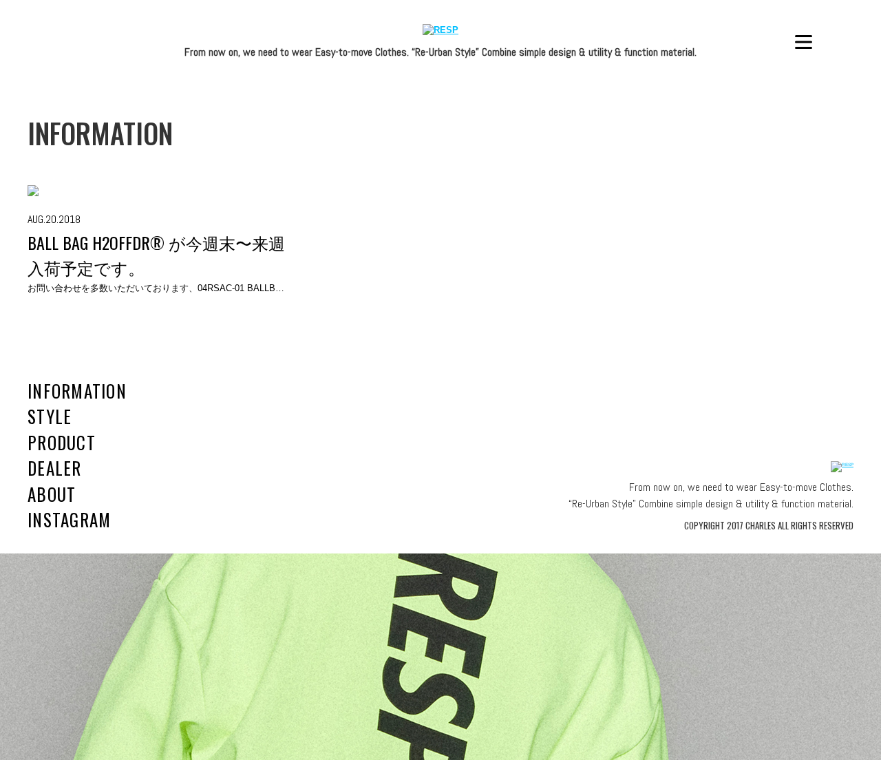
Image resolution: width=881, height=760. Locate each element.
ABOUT (52, 494)
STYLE (50, 416)
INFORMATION (77, 390)
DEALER (55, 468)
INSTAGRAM (69, 519)
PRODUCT (62, 442)
